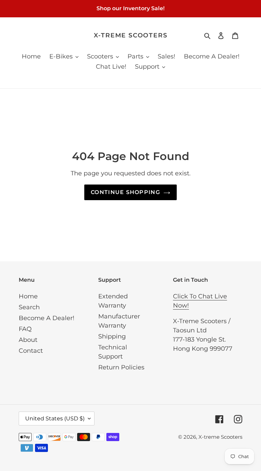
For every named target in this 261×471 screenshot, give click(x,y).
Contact (31, 350)
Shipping (112, 336)
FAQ (25, 329)
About (28, 340)
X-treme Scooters (131, 35)
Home (28, 296)
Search (29, 307)
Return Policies (121, 367)
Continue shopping (125, 192)
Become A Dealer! (46, 318)
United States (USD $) (55, 418)
